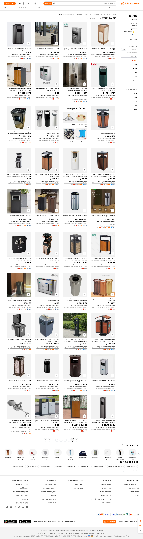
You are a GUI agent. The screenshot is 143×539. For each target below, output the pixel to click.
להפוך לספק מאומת (22, 495)
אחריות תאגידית (134, 491)
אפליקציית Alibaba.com (40, 521)
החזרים (53, 495)
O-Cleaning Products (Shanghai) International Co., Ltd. (47, 388)
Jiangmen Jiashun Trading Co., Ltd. (48, 140)
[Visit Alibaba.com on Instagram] (15, 507)
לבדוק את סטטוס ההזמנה (20, 491)
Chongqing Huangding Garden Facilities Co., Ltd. (75, 388)
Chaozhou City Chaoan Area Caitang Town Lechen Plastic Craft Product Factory (19, 140)
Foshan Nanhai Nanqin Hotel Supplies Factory (103, 97)
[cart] (28, 4)
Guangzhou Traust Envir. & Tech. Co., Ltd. (75, 223)
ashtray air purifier (130, 470)
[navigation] (128, 227)
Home (114, 14)
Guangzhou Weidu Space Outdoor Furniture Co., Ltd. (75, 348)
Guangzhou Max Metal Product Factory (47, 56)
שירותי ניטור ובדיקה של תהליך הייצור (100, 499)
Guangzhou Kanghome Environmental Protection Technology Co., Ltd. (75, 183)
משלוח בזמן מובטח (105, 491)
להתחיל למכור (24, 488)
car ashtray (58, 466)
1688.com (51, 530)
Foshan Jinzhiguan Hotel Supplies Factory (47, 266)
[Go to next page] (45, 440)
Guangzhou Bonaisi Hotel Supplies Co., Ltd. (19, 183)
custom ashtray (98, 466)
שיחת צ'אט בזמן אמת (49, 488)
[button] (54, 3)
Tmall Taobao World (62, 530)
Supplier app (68, 521)
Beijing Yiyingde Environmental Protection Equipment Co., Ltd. (75, 307)
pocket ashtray (71, 466)
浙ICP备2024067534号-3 (121, 536)
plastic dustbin (45, 466)
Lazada (71, 530)
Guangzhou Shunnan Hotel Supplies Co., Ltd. (47, 223)
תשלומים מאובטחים (105, 484)
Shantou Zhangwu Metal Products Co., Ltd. (103, 429)
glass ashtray (84, 466)
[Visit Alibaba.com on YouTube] (11, 507)
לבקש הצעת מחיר (78, 488)
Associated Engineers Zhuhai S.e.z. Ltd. (103, 348)
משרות (137, 495)
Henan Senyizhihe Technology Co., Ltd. (75, 429)
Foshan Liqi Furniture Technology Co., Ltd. (103, 307)
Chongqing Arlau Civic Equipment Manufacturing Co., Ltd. (103, 183)
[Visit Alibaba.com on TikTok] (7, 507)
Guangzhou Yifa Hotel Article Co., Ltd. (104, 56)
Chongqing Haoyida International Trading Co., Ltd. (47, 348)
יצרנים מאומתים (78, 484)
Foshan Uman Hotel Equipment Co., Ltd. (19, 56)
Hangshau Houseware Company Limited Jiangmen (19, 223)
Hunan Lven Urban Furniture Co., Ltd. (20, 307)
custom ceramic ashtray (115, 466)
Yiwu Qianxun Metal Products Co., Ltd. (19, 431)
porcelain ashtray (18, 466)
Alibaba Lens (128, 521)
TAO (86, 530)
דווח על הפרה (52, 503)
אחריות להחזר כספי (105, 488)
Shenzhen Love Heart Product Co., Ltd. (47, 97)
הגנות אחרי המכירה (105, 495)
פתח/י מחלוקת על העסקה (48, 491)
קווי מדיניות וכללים (106, 503)
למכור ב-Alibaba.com (21, 484)
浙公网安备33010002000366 (103, 536)
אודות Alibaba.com (133, 480)
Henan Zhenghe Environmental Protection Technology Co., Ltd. (19, 388)
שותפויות (25, 499)
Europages (100, 530)
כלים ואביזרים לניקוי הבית (92, 14)
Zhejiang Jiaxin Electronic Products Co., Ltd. (19, 348)
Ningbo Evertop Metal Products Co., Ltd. (75, 56)
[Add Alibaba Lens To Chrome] (109, 521)
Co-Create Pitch (134, 488)
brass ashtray (32, 466)
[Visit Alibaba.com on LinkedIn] (23, 507)
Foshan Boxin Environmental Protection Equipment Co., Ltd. (47, 307)
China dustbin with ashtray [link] (66, 14)
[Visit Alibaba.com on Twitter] (19, 507)
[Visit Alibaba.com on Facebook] (26, 507)
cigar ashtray (131, 466)
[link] (140, 520)
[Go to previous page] (76, 440)
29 (49, 440)
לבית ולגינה (106, 14)
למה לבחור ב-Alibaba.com (131, 484)
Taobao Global (79, 530)
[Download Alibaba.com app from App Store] (25, 521)
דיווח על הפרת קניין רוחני (49, 499)
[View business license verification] (89, 536)
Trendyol (92, 530)
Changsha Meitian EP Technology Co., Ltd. (47, 429)
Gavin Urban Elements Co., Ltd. (106, 140)
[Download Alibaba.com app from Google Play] (10, 521)
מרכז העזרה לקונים (50, 484)
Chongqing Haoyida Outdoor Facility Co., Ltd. (19, 97)
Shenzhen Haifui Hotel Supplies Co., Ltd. (75, 266)
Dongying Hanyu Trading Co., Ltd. (105, 388)
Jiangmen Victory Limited (79, 99)
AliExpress (44, 530)
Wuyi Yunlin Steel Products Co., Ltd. (20, 266)
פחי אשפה (79, 14)
